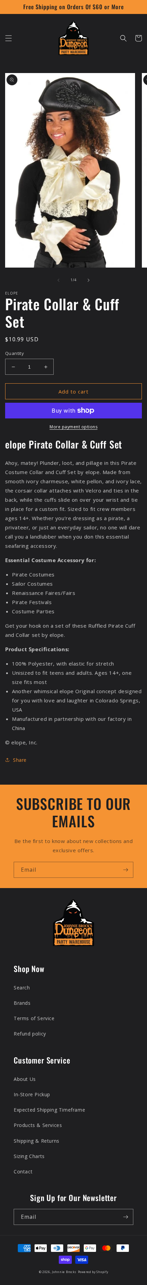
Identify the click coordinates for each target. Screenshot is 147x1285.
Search (22, 987)
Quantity (14, 353)
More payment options (73, 427)
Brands (22, 1003)
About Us (25, 1079)
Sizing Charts (29, 1156)
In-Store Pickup (32, 1094)
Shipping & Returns (36, 1141)
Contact (23, 1171)
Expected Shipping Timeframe (49, 1109)
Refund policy (30, 1033)
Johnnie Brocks (64, 1272)
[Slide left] (58, 280)
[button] (8, 38)
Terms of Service (34, 1018)
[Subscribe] (125, 870)
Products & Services (38, 1125)
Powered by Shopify (93, 1272)
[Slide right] (88, 280)
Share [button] (20, 760)
